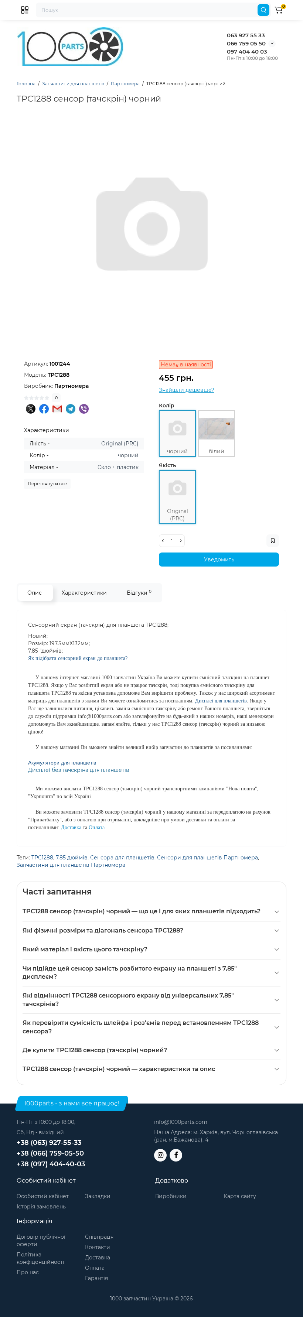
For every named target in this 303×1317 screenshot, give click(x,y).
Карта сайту (240, 1196)
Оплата (95, 1268)
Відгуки (139, 592)
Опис (34, 592)
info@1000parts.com (180, 1122)
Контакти (97, 1247)
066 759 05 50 (246, 43)
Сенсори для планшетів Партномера (207, 857)
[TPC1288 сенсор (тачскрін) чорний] (151, 229)
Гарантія (96, 1278)
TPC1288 (42, 857)
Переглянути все (47, 483)
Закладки (97, 1196)
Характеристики (84, 592)
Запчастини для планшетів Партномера (71, 865)
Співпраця (99, 1237)
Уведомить (219, 559)
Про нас (28, 1272)
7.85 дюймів (72, 857)
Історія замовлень (41, 1206)
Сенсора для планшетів (122, 857)
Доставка (97, 1257)
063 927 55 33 (246, 35)
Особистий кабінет (43, 1196)
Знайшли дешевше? (186, 390)
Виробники (171, 1196)
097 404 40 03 (247, 51)
